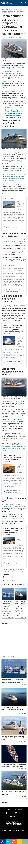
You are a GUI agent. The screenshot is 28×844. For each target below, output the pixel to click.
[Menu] (25, 3)
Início (2, 9)
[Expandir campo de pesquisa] (22, 2)
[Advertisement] (14, 640)
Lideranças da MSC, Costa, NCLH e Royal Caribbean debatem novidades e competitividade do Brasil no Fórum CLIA (7, 608)
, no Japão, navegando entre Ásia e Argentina (13, 178)
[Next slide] (24, 602)
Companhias (8, 9)
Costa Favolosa (9, 516)
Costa (14, 9)
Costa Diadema (7, 241)
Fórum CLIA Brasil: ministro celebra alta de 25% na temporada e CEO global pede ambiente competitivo (13, 793)
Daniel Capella (7, 37)
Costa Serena (12, 73)
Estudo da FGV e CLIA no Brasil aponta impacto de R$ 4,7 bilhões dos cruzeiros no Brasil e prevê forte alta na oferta (20, 608)
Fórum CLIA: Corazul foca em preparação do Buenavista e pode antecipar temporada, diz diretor (12, 738)
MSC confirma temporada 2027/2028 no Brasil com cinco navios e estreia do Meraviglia (13, 765)
